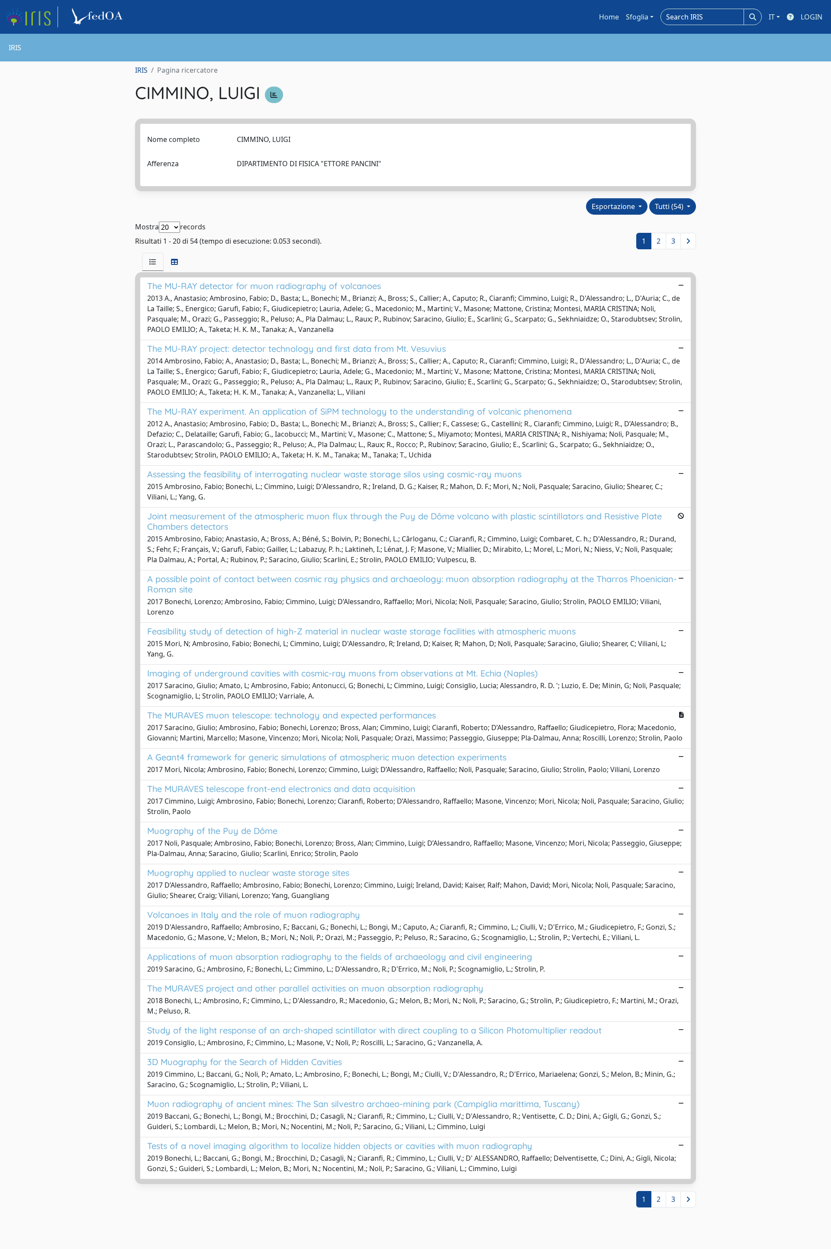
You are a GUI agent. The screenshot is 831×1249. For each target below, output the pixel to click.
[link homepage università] (98, 16)
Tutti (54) (670, 206)
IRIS (141, 70)
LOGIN (811, 17)
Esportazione (614, 206)
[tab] (153, 262)
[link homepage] (31, 16)
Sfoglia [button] (637, 17)
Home (609, 17)
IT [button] (772, 17)
